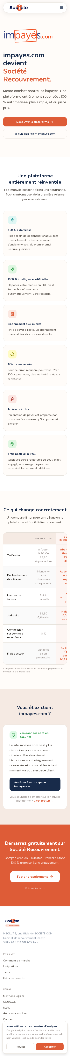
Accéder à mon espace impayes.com (30, 784)
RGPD (6, 1007)
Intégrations (10, 966)
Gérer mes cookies (15, 1013)
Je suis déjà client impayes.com (35, 133)
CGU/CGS (9, 1001)
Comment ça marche (17, 960)
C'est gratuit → (44, 800)
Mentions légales (13, 996)
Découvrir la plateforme (32, 122)
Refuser (20, 1046)
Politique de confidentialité (36, 1037)
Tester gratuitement (32, 877)
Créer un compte (14, 978)
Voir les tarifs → (35, 888)
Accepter (50, 1046)
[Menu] (61, 7)
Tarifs (6, 972)
